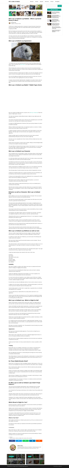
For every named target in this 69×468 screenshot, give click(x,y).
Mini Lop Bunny (24, 438)
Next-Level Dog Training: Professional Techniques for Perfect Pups (56, 27)
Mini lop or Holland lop (34, 112)
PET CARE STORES (14, 1)
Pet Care (52, 1)
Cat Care (36, 1)
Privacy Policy (56, 466)
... (18, 449)
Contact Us (60, 466)
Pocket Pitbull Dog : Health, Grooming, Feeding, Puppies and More (15, 460)
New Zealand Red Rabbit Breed (35, 458)
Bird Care (31, 1)
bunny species (22, 64)
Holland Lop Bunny (12, 438)
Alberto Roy (14, 22)
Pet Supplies (57, 1)
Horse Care (47, 1)
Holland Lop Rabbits (19, 438)
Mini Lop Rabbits (29, 438)
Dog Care (41, 1)
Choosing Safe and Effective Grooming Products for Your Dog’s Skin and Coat (56, 20)
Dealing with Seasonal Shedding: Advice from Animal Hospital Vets (55, 24)
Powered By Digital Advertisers (23, 466)
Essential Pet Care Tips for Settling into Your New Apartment (56, 31)
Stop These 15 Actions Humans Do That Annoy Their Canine (56, 13)
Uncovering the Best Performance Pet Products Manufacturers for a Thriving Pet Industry (56, 16)
